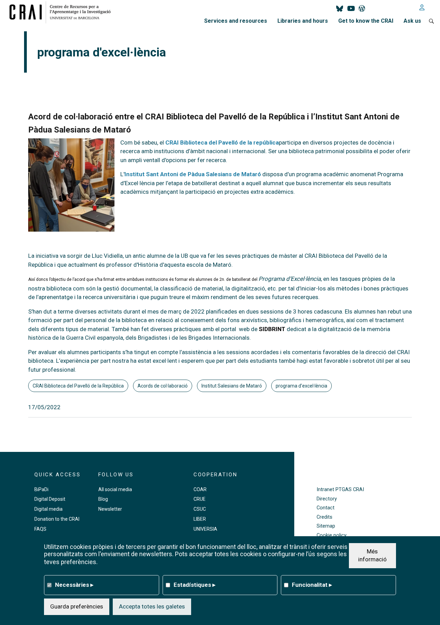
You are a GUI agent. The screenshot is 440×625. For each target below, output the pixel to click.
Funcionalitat (312, 584)
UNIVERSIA (205, 529)
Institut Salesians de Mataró (231, 386)
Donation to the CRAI (56, 519)
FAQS (40, 529)
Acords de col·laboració (163, 386)
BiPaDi (41, 489)
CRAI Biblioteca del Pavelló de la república (222, 142)
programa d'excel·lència (301, 386)
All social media (115, 489)
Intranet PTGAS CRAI (340, 489)
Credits (324, 517)
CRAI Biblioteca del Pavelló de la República (78, 386)
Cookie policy (331, 535)
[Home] (63, 12)
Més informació (372, 555)
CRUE (200, 499)
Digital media (48, 509)
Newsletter (110, 509)
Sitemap (326, 526)
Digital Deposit (49, 499)
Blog (103, 499)
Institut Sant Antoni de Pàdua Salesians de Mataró (192, 174)
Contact (325, 508)
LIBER (200, 519)
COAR (200, 489)
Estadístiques (195, 584)
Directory (327, 499)
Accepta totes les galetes (152, 606)
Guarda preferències (76, 606)
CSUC (200, 509)
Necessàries (74, 584)
